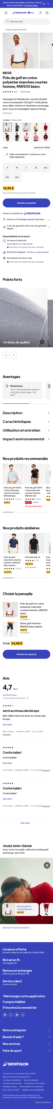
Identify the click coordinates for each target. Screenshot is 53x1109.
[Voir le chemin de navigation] (4, 30)
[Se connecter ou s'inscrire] (40, 13)
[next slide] (13, 355)
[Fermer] (48, 4)
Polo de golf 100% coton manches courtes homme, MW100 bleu (13, 491)
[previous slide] (6, 355)
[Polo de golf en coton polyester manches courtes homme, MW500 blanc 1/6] (20, 50)
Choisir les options (26, 654)
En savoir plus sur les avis (14, 698)
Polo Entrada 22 (32, 557)
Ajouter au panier (26, 203)
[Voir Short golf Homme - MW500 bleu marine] (10, 629)
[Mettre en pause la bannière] (44, 4)
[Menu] (6, 13)
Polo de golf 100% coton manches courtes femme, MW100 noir (34, 491)
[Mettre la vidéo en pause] (47, 865)
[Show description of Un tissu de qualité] (42, 342)
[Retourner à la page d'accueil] (23, 12)
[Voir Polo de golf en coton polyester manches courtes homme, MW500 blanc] (10, 609)
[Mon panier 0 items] (47, 13)
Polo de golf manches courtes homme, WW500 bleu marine (12, 561)
